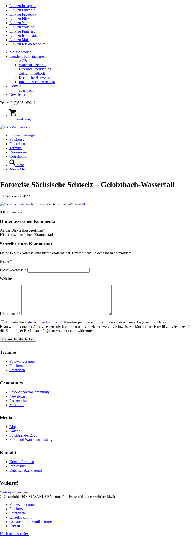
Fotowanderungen (22, 361)
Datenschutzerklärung (35, 69)
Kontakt (15, 86)
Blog (13, 427)
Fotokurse (16, 366)
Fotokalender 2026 (23, 435)
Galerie (14, 431)
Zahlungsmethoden (33, 73)
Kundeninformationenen (27, 56)
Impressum (17, 466)
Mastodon (16, 405)
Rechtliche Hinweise (34, 78)
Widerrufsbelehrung (33, 65)
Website (6, 279)
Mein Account (20, 52)
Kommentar (10, 314)
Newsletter (17, 95)
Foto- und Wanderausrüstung (30, 440)
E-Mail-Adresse (13, 270)
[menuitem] (101, 52)
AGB (23, 61)
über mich (26, 90)
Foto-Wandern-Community (29, 392)
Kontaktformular (21, 462)
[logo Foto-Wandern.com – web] (16, 127)
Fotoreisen (17, 370)
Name (6, 261)
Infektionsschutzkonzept (37, 82)
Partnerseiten (18, 401)
